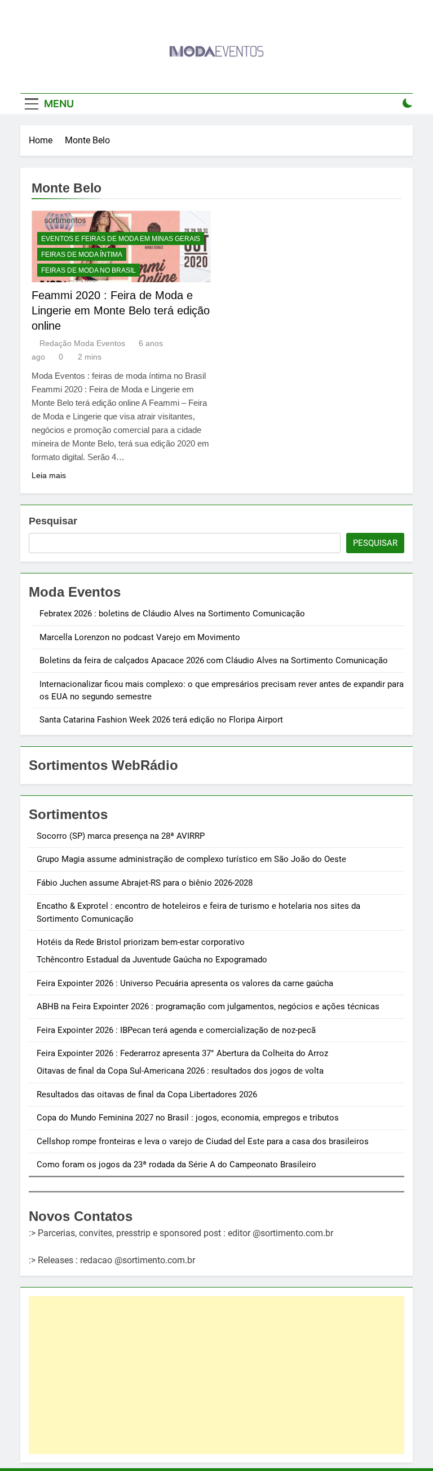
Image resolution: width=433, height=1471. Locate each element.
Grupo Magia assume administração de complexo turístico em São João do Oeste (191, 859)
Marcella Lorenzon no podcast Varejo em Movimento (139, 637)
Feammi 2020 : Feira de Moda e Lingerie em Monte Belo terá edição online (121, 310)
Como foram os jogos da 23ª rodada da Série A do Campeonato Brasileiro (176, 1164)
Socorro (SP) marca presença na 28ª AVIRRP (121, 836)
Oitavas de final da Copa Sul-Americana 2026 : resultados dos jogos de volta (180, 1071)
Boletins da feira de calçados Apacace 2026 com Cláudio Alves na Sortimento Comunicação (213, 660)
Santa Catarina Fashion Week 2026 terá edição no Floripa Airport (161, 720)
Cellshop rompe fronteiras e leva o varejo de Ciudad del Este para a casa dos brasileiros (203, 1141)
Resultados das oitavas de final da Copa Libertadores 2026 (147, 1094)
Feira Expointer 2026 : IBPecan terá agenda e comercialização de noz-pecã (176, 1030)
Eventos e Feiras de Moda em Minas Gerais (120, 239)
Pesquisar (53, 521)
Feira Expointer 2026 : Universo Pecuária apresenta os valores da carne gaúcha (185, 983)
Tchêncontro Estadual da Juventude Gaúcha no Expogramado (152, 960)
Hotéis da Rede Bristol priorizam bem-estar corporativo (141, 942)
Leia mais (49, 475)
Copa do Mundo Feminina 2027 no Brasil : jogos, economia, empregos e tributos (188, 1118)
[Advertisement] (216, 1375)
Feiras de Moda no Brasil (88, 270)
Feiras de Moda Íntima (81, 255)
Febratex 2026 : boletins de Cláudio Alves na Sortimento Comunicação (172, 613)
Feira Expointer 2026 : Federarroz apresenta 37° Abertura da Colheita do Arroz (182, 1053)
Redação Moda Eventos (82, 343)
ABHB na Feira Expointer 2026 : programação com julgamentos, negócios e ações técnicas (208, 1006)
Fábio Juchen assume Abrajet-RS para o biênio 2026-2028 (145, 883)
